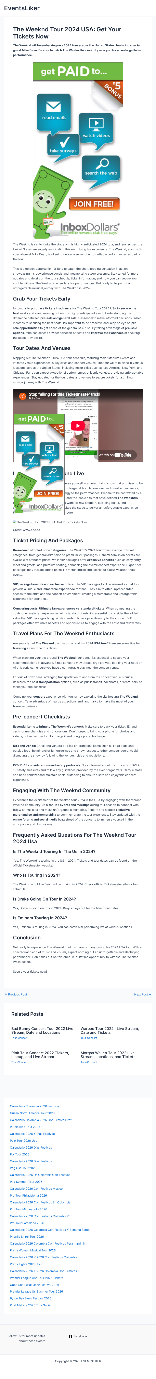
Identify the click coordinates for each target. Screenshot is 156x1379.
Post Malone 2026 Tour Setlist (30, 1305)
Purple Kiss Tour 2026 (25, 1127)
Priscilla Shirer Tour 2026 (27, 1236)
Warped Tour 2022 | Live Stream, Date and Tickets (110, 1030)
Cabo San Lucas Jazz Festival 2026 (34, 1285)
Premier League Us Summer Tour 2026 (36, 1291)
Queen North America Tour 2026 (32, 1113)
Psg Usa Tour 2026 (23, 1168)
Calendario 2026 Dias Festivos (31, 1161)
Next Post (143, 994)
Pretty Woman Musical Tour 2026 (33, 1250)
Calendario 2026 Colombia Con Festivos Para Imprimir (47, 1243)
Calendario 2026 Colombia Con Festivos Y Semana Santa (50, 1230)
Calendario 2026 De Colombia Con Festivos (40, 1175)
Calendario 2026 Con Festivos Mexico (36, 1188)
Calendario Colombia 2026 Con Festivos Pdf (41, 1120)
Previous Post (15, 994)
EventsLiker (22, 8)
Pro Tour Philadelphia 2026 (28, 1195)
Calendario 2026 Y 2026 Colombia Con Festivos (43, 1271)
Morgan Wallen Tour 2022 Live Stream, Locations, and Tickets (108, 1055)
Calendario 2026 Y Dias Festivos (32, 1134)
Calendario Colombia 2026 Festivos (34, 1106)
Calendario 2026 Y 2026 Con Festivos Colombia (43, 1257)
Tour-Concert (19, 1037)
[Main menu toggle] (147, 8)
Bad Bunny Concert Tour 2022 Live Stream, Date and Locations (42, 1030)
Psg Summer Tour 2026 (26, 1182)
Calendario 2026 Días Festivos (31, 1147)
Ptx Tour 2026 (19, 1154)
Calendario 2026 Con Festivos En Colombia (40, 1202)
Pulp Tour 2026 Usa (23, 1140)
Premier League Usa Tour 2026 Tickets (36, 1278)
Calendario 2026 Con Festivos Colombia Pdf (41, 1216)
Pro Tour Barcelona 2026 (27, 1223)
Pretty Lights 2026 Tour (26, 1264)
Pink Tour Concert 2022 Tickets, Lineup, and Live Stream (40, 1055)
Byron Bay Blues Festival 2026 (30, 1298)
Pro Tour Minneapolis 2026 (28, 1209)
